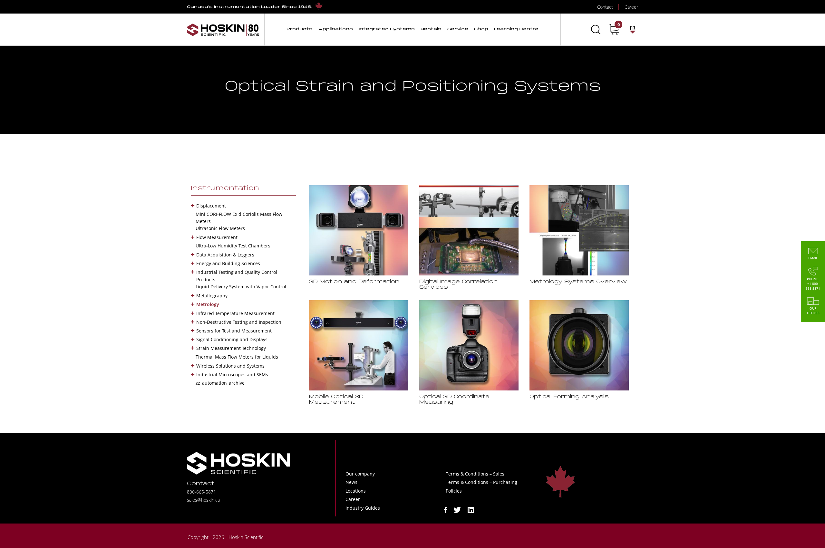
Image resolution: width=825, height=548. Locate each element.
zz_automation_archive (220, 383)
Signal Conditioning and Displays (231, 339)
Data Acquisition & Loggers (225, 255)
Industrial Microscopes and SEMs (232, 374)
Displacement (211, 206)
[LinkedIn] (471, 509)
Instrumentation (225, 188)
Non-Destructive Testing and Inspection (238, 322)
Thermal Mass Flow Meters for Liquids (237, 357)
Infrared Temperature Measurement (235, 313)
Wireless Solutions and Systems (230, 366)
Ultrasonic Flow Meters (220, 228)
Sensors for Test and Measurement (234, 331)
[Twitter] (457, 509)
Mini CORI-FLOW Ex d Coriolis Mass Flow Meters (239, 217)
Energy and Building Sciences (228, 263)
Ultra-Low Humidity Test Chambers (233, 246)
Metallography (212, 296)
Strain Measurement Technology (231, 348)
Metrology (207, 304)
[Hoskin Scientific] (223, 29)
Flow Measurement (217, 237)
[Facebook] (445, 509)
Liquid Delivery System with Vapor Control (241, 287)
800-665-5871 (201, 492)
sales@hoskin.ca (203, 500)
